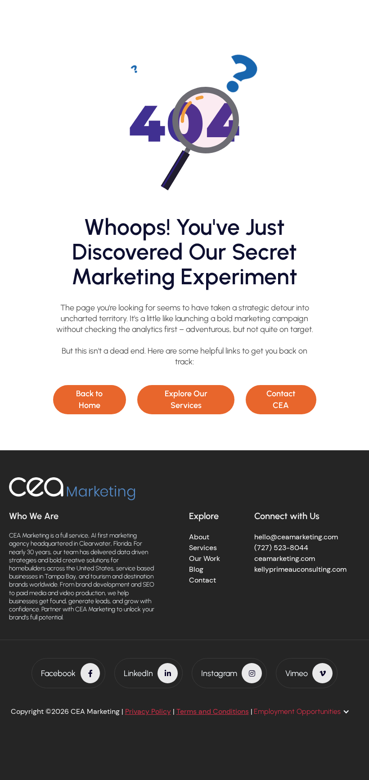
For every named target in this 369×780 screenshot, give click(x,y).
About (199, 537)
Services (203, 547)
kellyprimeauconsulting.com (300, 569)
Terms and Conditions (212, 711)
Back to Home (89, 399)
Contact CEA (280, 399)
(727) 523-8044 (281, 547)
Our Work (204, 558)
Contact (202, 580)
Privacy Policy (148, 711)
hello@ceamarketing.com (296, 537)
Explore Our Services (186, 399)
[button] (306, 711)
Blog (196, 569)
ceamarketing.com (284, 558)
